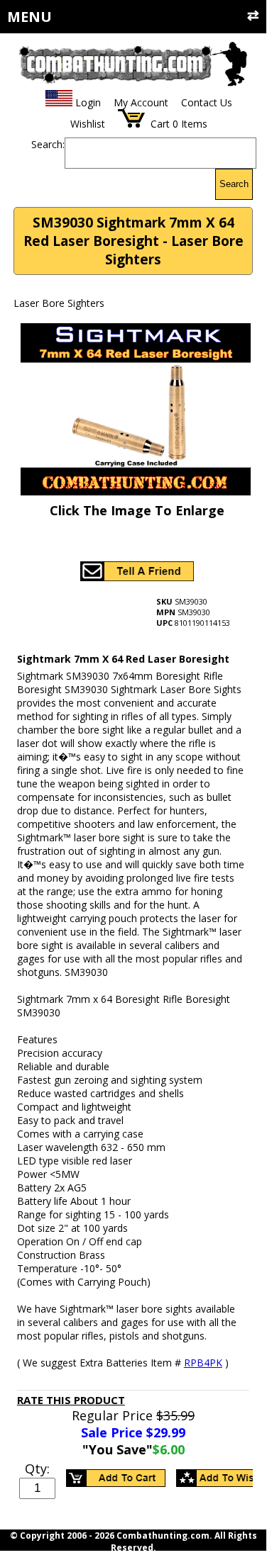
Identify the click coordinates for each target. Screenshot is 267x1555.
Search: (48, 144)
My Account (141, 102)
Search (234, 184)
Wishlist (87, 123)
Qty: (37, 1468)
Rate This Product (71, 1400)
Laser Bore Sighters (58, 303)
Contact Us (206, 102)
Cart (160, 123)
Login (88, 102)
